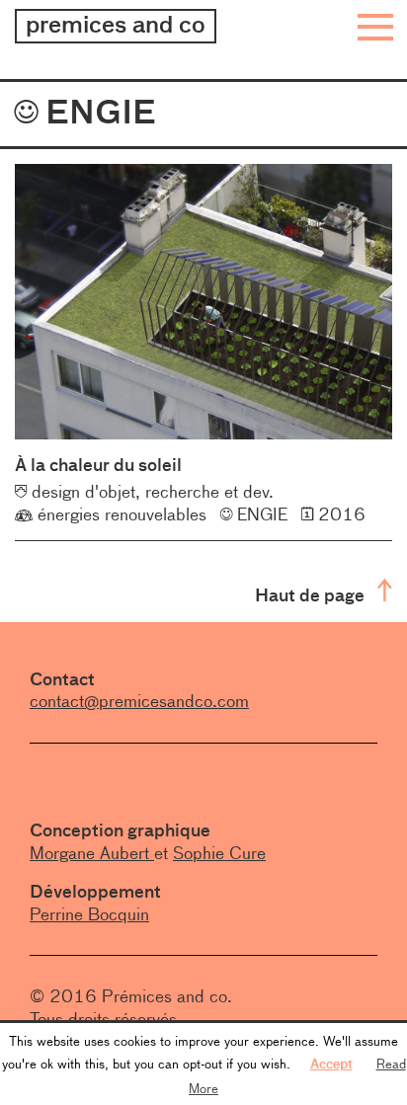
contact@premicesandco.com (139, 701)
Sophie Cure (219, 853)
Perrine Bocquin (89, 914)
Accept (331, 1063)
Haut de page (311, 595)
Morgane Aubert (92, 853)
